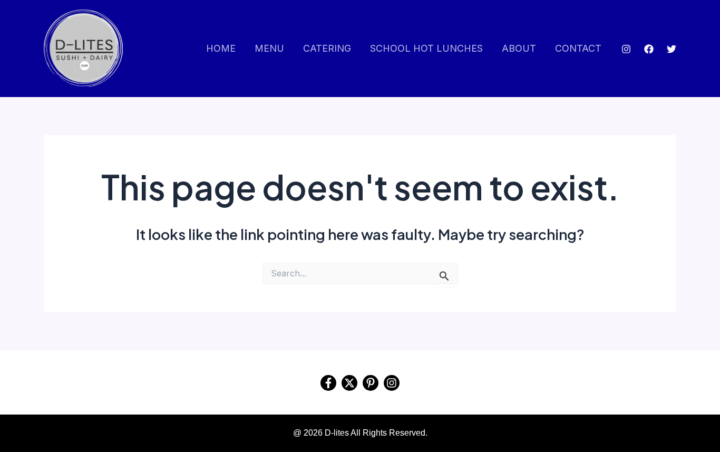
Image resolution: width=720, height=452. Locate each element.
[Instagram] (626, 49)
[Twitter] (671, 49)
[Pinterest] (370, 383)
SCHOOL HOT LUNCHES (426, 48)
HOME (221, 48)
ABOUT (519, 48)
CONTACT (578, 48)
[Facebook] (649, 49)
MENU (269, 48)
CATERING (327, 48)
